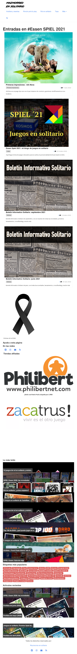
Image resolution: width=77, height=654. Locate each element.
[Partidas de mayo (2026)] (38, 612)
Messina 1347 (51, 576)
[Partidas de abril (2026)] (38, 632)
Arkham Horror (33, 568)
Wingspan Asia (34, 578)
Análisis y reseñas (12, 11)
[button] (7, 18)
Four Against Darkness (11, 571)
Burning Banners (59, 578)
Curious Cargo (31, 573)
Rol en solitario (46, 11)
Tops (57, 11)
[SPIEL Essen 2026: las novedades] (38, 477)
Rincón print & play (30, 11)
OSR (48, 568)
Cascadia (59, 576)
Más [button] (64, 11)
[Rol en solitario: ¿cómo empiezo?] (38, 487)
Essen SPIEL (23, 571)
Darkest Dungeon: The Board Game (14, 573)
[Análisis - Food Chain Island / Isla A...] (38, 547)
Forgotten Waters (22, 576)
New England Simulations (11, 578)
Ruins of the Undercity (61, 571)
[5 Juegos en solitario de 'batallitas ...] (38, 497)
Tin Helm (31, 576)
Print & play (7, 568)
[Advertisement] (38, 444)
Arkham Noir (58, 573)
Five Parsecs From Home (45, 573)
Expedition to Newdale (46, 571)
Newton (42, 568)
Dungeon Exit (8, 581)
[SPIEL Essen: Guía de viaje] (38, 557)
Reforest (30, 581)
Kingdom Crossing (20, 581)
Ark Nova (67, 576)
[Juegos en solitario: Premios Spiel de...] (38, 622)
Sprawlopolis (17, 568)
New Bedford (40, 576)
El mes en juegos (9, 576)
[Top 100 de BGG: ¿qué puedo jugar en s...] (38, 527)
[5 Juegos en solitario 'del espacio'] (38, 537)
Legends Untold (64, 568)
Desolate (54, 568)
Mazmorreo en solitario (38, 645)
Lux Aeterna (33, 571)
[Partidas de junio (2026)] (38, 517)
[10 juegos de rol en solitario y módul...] (38, 467)
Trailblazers (24, 578)
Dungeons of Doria (47, 578)
